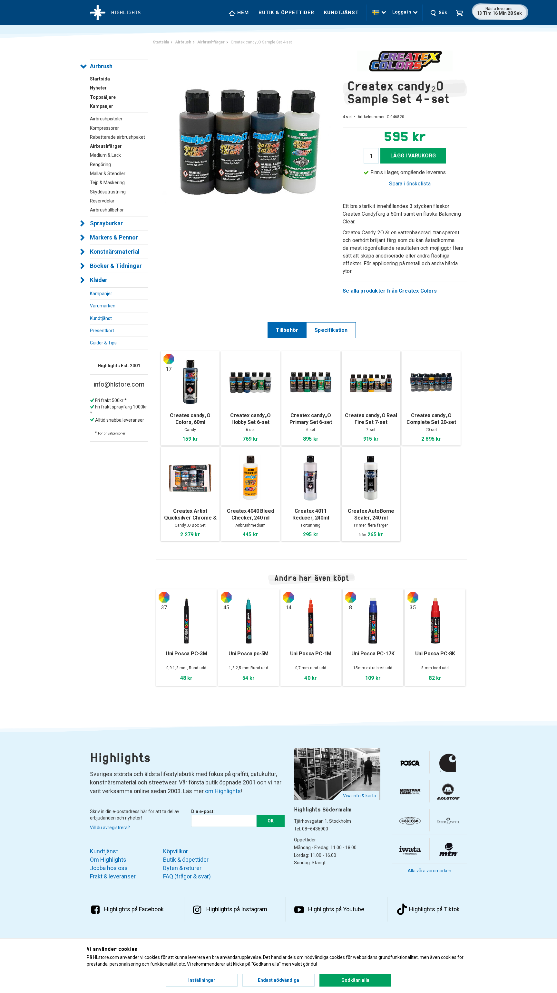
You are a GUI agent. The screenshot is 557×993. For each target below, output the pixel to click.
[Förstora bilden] (249, 141)
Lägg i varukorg (413, 156)
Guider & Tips (103, 342)
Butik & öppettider (286, 12)
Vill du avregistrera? (110, 827)
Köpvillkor (175, 851)
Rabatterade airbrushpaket (117, 137)
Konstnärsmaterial (115, 251)
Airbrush (101, 66)
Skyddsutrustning (108, 191)
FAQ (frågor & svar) (187, 876)
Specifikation (331, 330)
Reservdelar (102, 200)
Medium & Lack (105, 155)
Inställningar (201, 980)
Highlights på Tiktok (434, 909)
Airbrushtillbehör (107, 209)
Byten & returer (182, 868)
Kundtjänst (341, 12)
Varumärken (102, 305)
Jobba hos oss (109, 868)
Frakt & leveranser (113, 876)
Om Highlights (108, 859)
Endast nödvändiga (278, 980)
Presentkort (102, 330)
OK (271, 820)
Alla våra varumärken (429, 870)
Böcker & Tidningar (116, 265)
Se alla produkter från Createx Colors (390, 291)
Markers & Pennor (114, 237)
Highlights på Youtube (336, 909)
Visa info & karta (359, 795)
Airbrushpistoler (106, 118)
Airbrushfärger (106, 146)
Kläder (98, 279)
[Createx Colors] (405, 61)
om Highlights (223, 791)
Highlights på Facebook (134, 909)
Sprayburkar (106, 223)
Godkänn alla (355, 980)
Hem (242, 12)
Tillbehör (287, 330)
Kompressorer (104, 128)
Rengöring (100, 164)
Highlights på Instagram (236, 909)
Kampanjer (101, 293)
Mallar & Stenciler (107, 173)
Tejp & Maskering (107, 182)
